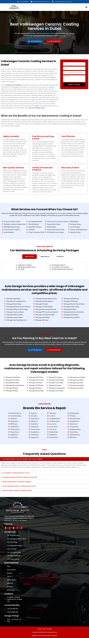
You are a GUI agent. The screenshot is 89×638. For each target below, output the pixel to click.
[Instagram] (9, 528)
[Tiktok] (21, 528)
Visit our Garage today (37, 108)
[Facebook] (5, 528)
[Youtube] (13, 528)
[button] (86, 7)
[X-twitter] (17, 528)
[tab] (29, 256)
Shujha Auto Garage (13, 85)
